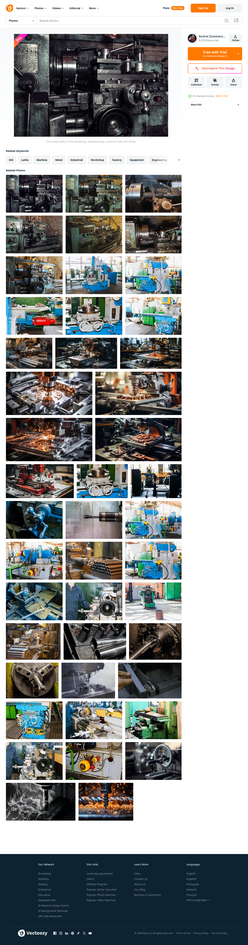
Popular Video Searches (101, 900)
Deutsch (192, 889)
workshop (97, 160)
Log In (230, 8)
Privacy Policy (200, 933)
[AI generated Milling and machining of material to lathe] (29, 353)
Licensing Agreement (100, 873)
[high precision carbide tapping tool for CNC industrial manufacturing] (94, 520)
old (11, 160)
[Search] (226, 20)
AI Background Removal (53, 911)
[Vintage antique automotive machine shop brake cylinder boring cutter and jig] (155, 641)
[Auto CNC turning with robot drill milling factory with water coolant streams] (88, 680)
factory (117, 160)
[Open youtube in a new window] (90, 933)
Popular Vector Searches (102, 889)
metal (58, 160)
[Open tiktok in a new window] (78, 933)
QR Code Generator (50, 916)
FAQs (137, 873)
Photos (39, 8)
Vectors (21, 8)
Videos (56, 8)
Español (191, 879)
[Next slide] (176, 160)
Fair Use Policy (219, 933)
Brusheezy (44, 873)
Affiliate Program (97, 884)
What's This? (222, 96)
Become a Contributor (147, 895)
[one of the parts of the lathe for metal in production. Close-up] (34, 601)
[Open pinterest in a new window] (72, 933)
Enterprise (44, 889)
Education (44, 895)
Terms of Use (183, 933)
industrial (76, 160)
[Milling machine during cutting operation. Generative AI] (86, 353)
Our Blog (139, 889)
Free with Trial (215, 54)
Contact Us (140, 879)
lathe (24, 160)
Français (192, 895)
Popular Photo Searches (101, 895)
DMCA (90, 879)
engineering (159, 160)
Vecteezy (43, 879)
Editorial (75, 8)
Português (193, 884)
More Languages (197, 900)
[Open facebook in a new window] (54, 933)
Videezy (43, 884)
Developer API (46, 900)
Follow (235, 40)
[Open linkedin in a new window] (66, 933)
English (191, 873)
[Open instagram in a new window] (60, 933)
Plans (166, 8)
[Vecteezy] (9, 8)
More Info (196, 104)
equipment (137, 160)
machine (42, 160)
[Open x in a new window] (84, 933)
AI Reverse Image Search (53, 905)
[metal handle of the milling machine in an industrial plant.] (153, 761)
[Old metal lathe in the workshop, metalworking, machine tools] (34, 194)
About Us (139, 884)
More (92, 8)
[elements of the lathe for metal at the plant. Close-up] (34, 520)
